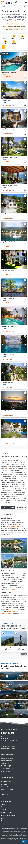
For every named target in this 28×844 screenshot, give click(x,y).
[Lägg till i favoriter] (25, 54)
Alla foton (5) (22, 507)
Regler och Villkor (6, 748)
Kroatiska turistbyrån (6, 760)
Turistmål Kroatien (6, 781)
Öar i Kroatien (4, 794)
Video (5, 511)
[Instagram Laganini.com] (5, 733)
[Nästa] (24, 61)
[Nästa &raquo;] (25, 654)
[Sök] (16, 2)
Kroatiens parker (5, 763)
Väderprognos (7, 514)
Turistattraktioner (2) (17, 511)
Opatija (8, 468)
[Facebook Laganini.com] (2, 733)
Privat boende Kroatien (7, 789)
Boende (3, 6)
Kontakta (3, 804)
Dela (25, 6)
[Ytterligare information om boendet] (25, 74)
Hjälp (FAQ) (4, 809)
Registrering (5, 820)
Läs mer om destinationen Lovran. (17, 20)
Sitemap (13, 748)
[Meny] (25, 2)
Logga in (4, 818)
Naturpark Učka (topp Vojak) (7, 648)
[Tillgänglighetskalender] (25, 77)
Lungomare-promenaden (20, 648)
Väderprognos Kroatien (7, 758)
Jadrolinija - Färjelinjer (7, 766)
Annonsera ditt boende (8, 815)
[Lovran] (7, 545)
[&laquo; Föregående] (22, 654)
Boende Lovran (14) (8, 507)
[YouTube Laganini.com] (9, 733)
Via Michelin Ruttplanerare (8, 768)
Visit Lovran (12, 589)
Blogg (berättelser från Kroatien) (9, 787)
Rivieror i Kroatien (6, 792)
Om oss (3, 807)
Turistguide (4, 784)
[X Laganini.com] (12, 733)
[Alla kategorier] (3, 47)
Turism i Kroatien (5, 771)
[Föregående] (4, 61)
